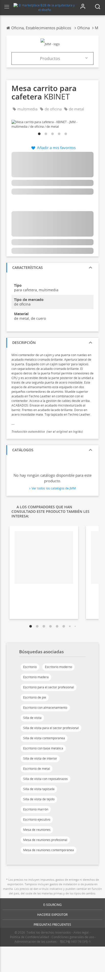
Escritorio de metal (36, 768)
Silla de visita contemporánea (44, 738)
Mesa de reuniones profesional (45, 840)
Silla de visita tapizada (39, 789)
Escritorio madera (36, 677)
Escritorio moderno (58, 667)
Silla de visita (32, 718)
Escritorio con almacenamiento (45, 707)
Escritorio (30, 667)
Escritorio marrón (35, 809)
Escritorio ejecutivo (36, 819)
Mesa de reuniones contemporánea (48, 850)
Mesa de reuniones (36, 830)
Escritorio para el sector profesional (48, 687)
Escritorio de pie (34, 697)
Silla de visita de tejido (39, 799)
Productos (50, 58)
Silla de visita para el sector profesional (51, 728)
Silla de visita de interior (40, 758)
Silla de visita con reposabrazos (45, 779)
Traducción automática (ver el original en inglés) (47, 431)
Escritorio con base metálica (43, 748)
